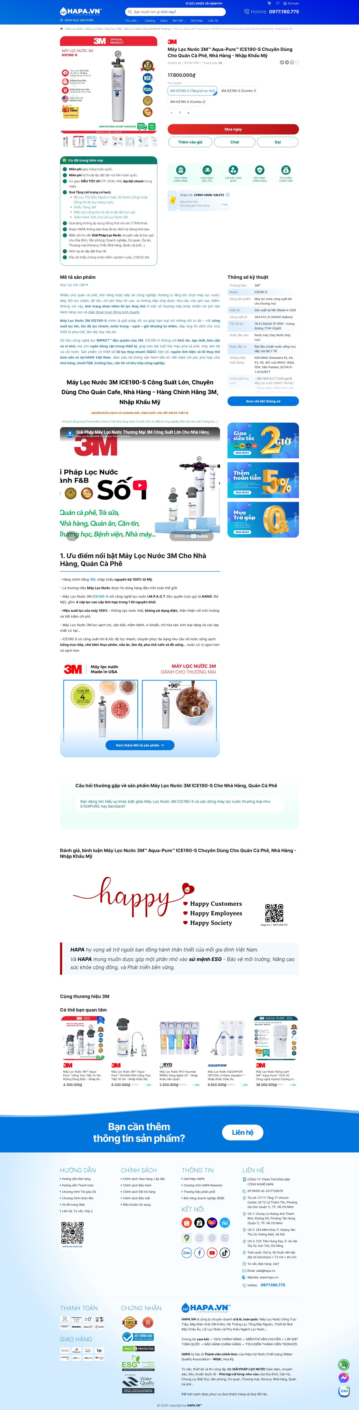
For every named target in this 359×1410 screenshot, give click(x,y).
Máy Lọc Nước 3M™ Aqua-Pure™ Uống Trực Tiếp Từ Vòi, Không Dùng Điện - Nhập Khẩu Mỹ (83, 1075)
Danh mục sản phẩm (78, 20)
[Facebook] (197, 1251)
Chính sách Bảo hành (137, 1185)
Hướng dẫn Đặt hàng (76, 1179)
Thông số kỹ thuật (247, 277)
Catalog (150, 20)
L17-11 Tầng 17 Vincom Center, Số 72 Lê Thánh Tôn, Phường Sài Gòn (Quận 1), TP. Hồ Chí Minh (272, 1202)
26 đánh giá (174, 62)
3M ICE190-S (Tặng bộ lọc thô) (192, 91)
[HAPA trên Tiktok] (223, 1251)
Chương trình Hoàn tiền (77, 1198)
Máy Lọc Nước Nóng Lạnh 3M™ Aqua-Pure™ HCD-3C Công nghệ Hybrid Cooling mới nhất (276, 1075)
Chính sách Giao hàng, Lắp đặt (144, 1179)
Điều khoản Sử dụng (137, 1204)
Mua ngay (233, 129)
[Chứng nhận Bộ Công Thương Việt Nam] (137, 1337)
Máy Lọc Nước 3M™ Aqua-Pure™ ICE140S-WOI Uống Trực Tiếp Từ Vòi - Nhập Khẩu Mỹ (131, 1075)
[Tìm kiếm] (130, 11)
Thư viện (131, 20)
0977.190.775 (284, 11)
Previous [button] (63, 1038)
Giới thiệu (197, 20)
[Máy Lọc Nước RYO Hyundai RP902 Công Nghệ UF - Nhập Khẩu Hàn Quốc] (179, 1038)
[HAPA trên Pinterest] (210, 1236)
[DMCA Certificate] (138, 1348)
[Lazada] (212, 1222)
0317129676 (274, 1191)
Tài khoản (293, 3)
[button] (154, 80)
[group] (108, 84)
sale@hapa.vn (265, 1270)
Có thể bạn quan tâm (83, 1010)
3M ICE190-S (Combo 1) (238, 91)
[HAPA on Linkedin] (223, 1236)
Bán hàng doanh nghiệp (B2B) (204, 1198)
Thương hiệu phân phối (199, 1191)
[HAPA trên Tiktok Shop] (199, 1222)
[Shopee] (187, 1222)
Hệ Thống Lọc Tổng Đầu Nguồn (250, 1324)
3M (220, 62)
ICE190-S (100, 596)
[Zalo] (185, 1251)
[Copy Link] (282, 62)
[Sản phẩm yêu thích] (278, 3)
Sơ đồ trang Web (73, 1204)
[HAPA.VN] (81, 12)
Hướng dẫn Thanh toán (77, 1185)
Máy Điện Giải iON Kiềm (207, 1324)
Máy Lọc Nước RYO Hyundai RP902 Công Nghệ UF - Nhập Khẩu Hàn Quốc (179, 1075)
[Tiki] (225, 1222)
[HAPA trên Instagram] (197, 1236)
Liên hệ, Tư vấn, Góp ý (77, 1211)
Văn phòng (218, 1379)
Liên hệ (213, 20)
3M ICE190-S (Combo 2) (187, 102)
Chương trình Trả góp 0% (79, 1191)
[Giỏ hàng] (269, 3)
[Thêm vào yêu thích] (297, 62)
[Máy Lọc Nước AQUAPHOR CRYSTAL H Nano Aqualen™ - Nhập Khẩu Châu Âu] (228, 1038)
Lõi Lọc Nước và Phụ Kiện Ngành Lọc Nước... (234, 1329)
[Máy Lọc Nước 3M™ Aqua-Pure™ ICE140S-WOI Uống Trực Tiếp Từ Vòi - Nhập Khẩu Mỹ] (131, 1038)
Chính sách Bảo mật (136, 1198)
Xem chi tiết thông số (263, 401)
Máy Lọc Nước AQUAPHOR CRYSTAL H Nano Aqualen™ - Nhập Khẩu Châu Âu (226, 1075)
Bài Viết (178, 20)
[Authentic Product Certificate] (130, 1322)
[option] (83, 1053)
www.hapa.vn (269, 1277)
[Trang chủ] (62, 28)
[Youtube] (210, 1251)
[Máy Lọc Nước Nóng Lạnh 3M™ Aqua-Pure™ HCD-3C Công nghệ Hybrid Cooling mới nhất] (276, 1038)
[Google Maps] (185, 1236)
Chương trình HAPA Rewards (203, 1185)
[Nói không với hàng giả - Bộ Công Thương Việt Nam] (148, 1322)
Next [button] (295, 1038)
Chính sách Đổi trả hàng (139, 1191)
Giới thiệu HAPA (194, 1179)
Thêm (190, 142)
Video (164, 20)
